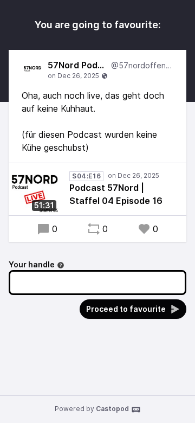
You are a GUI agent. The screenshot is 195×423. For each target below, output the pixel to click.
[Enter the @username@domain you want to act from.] (60, 265)
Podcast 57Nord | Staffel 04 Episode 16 (115, 194)
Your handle (32, 264)
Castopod (112, 409)
